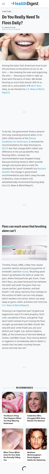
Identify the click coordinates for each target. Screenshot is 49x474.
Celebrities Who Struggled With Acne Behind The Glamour (36, 418)
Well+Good (22, 271)
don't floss (36, 85)
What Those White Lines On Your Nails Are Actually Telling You (12, 456)
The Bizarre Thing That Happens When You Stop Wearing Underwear (12, 419)
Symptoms (6, 12)
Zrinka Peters (10, 27)
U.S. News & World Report (15, 305)
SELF (4, 148)
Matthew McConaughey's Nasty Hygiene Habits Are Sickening (36, 456)
